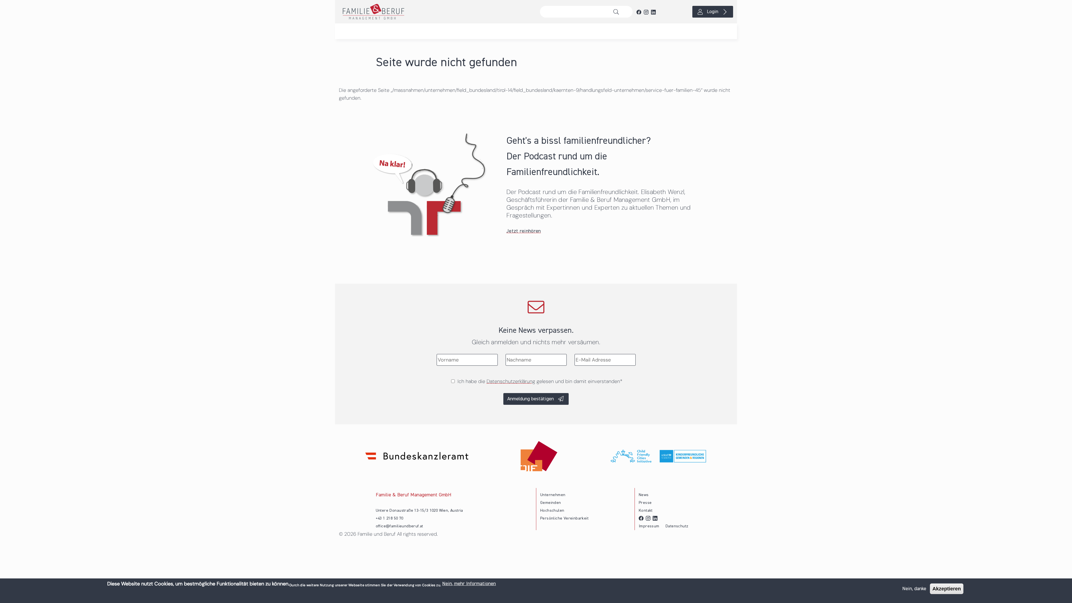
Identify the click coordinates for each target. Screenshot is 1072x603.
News (644, 495)
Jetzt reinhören (523, 231)
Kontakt (646, 511)
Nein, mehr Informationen (469, 583)
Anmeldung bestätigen (530, 398)
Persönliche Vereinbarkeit (564, 518)
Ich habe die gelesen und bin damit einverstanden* (540, 381)
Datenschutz (677, 526)
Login (712, 11)
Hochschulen (552, 511)
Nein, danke (914, 588)
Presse (645, 503)
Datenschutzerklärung (511, 381)
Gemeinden (550, 503)
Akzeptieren (946, 589)
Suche (617, 12)
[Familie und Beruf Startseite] (435, 11)
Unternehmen (552, 495)
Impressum (649, 526)
